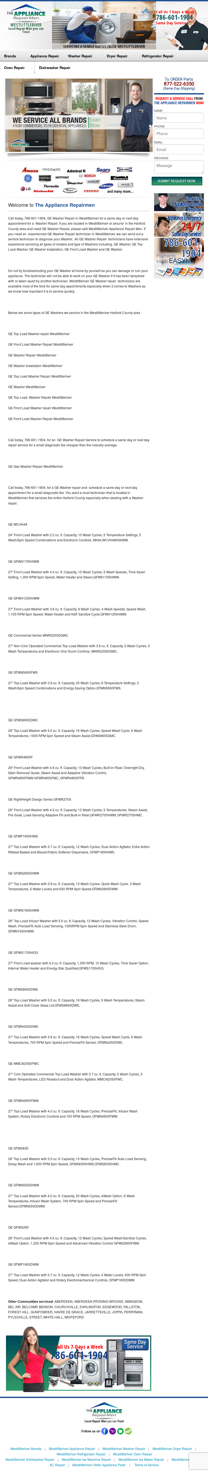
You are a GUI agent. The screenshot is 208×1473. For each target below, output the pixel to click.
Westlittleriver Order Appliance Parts (98, 1464)
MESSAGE (161, 158)
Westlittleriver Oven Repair (132, 1454)
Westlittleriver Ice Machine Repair (86, 1459)
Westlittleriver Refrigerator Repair (81, 1454)
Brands (10, 55)
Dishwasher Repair (54, 67)
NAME (158, 110)
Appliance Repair (44, 55)
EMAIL (158, 142)
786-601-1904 (174, 17)
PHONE (159, 126)
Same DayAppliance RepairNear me (187, 204)
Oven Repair (14, 67)
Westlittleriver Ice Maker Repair (141, 1459)
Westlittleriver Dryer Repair (172, 1448)
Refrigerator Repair (158, 55)
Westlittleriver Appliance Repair (72, 1448)
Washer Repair (80, 55)
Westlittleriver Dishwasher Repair (29, 1459)
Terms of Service (146, 1464)
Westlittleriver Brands (25, 1448)
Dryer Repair (117, 55)
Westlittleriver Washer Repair (123, 1448)
